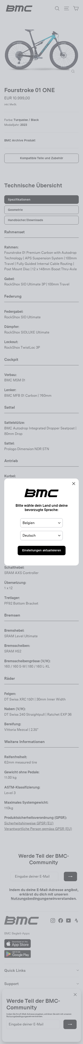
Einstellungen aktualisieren (41, 550)
